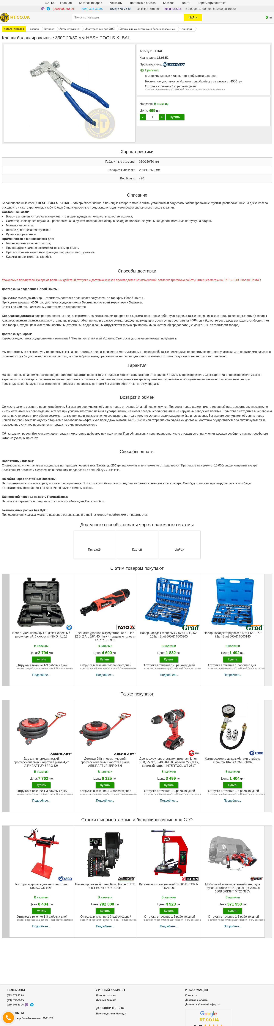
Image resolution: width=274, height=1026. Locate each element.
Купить (175, 117)
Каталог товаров (90, 2)
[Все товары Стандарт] (174, 64)
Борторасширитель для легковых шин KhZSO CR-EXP (41, 886)
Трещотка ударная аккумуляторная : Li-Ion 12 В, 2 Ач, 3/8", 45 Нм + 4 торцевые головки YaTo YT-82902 (105, 636)
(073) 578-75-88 (120, 8)
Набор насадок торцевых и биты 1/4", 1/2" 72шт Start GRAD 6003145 (233, 634)
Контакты (116, 2)
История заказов (106, 995)
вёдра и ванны (93, 325)
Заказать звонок (148, 8)
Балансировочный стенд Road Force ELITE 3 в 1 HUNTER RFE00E (105, 886)
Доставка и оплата (143, 2)
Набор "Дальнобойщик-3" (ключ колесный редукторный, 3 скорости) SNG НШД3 (41, 634)
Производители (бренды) (111, 1013)
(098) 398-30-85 (92, 8)
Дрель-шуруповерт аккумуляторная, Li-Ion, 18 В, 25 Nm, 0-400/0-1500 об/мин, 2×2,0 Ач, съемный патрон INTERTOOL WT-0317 (169, 762)
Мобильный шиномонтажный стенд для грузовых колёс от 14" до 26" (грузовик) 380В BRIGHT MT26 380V (232, 888)
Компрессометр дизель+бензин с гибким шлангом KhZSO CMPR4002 (232, 760)
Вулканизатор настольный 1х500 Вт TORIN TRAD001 (169, 886)
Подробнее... (41, 674)
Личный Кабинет (106, 1000)
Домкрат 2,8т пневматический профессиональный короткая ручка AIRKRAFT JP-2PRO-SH (105, 762)
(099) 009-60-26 (63, 8)
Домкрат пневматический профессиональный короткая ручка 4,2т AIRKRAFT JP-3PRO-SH (41, 762)
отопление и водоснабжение (73, 320)
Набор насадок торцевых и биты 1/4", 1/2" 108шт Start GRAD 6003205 (169, 634)
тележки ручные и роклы (33, 320)
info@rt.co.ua (172, 8)
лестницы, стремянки (66, 325)
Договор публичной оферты (202, 1004)
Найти (193, 17)
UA (47, 2)
